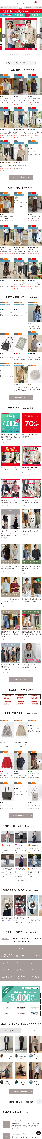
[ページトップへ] (38, 1133)
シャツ (37, 964)
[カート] (34, 3)
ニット (9, 964)
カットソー (23, 964)
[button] (3, 36)
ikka (6, 1056)
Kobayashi (9, 1058)
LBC (15, 7)
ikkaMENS (28, 7)
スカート (23, 971)
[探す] (38, 3)
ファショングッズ (22, 979)
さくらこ (8, 1084)
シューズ (9, 979)
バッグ (37, 971)
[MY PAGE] (31, 3)
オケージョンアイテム (8, 957)
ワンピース (37, 957)
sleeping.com (5, 7)
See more (21, 882)
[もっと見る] (21, 1093)
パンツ (9, 971)
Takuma (37, 1058)
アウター (23, 957)
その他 (37, 979)
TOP (21, 7)
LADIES (21, 950)
